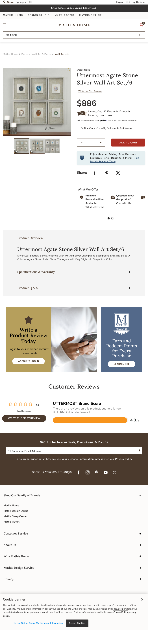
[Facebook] (78, 473)
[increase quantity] (102, 142)
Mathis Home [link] (13, 15)
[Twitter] (114, 473)
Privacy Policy (123, 459)
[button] (5, 25)
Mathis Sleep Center (15, 516)
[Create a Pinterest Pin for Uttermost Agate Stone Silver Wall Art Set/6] (107, 174)
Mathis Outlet (11, 521)
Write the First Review (90, 91)
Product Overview (30, 238)
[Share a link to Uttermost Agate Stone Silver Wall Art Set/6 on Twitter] (118, 173)
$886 (87, 103)
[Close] (142, 599)
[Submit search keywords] (140, 35)
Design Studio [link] (39, 15)
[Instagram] (87, 473)
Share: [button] (82, 173)
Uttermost (83, 69)
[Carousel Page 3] (52, 146)
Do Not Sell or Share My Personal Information (38, 623)
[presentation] (112, 218)
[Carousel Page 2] (37, 146)
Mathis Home (11, 505)
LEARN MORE (122, 364)
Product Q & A (27, 288)
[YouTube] (105, 473)
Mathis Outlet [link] (90, 15)
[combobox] (74, 35)
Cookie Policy (120, 612)
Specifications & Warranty (36, 272)
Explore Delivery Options (130, 2)
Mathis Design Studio (16, 511)
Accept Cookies (77, 623)
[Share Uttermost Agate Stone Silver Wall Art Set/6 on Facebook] (94, 174)
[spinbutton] (91, 142)
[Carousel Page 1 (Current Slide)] (21, 146)
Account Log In (28, 361)
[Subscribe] (139, 450)
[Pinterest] (96, 473)
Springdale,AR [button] (24, 2)
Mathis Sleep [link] (65, 15)
